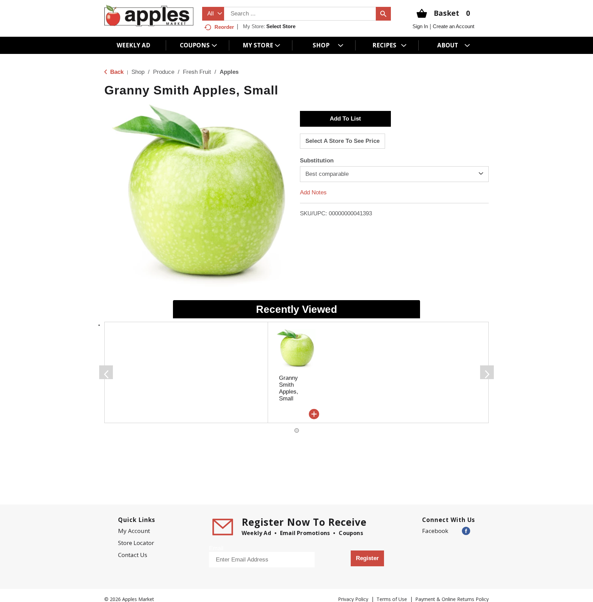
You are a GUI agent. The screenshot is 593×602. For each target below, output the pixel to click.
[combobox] (213, 14)
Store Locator (136, 543)
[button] (345, 119)
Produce (163, 72)
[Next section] (487, 372)
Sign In (420, 26)
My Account (134, 531)
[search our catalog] (383, 14)
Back (116, 72)
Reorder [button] (224, 27)
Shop (137, 72)
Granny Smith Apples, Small (288, 388)
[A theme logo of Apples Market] (149, 15)
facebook (435, 531)
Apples (229, 72)
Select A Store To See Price (342, 141)
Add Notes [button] (313, 192)
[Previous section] (106, 372)
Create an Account (453, 26)
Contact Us (132, 555)
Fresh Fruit (197, 72)
